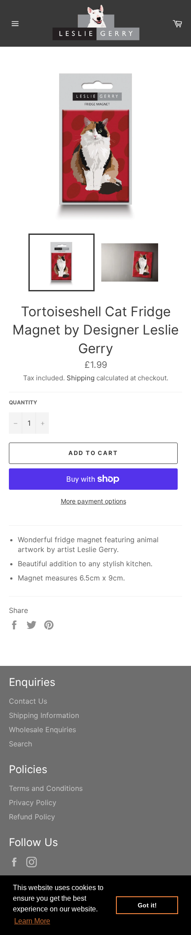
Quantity (23, 402)
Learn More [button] (32, 921)
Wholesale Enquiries (42, 729)
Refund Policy (32, 816)
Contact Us (28, 701)
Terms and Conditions (46, 788)
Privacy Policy (32, 802)
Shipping (81, 378)
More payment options (93, 501)
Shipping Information (44, 715)
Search (20, 743)
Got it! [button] (147, 905)
